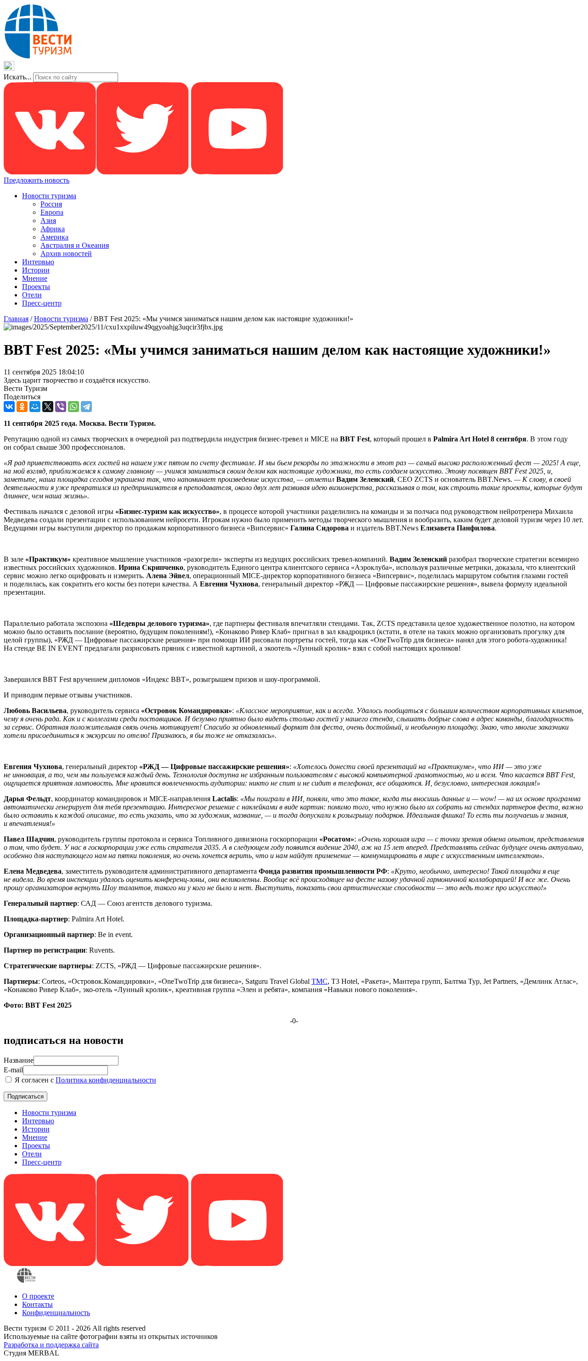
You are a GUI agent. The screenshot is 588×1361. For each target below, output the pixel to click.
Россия (51, 204)
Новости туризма (49, 196)
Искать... (17, 77)
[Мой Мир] (34, 406)
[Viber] (60, 406)
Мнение (34, 278)
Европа (51, 212)
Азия (48, 220)
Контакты (37, 1304)
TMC (319, 981)
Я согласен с (84, 1080)
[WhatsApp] (73, 406)
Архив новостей (66, 253)
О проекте (38, 1296)
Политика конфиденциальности (106, 1080)
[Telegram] (86, 406)
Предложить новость (36, 180)
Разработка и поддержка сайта (51, 1345)
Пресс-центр (42, 303)
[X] (47, 406)
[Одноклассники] (22, 406)
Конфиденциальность (56, 1312)
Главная (16, 319)
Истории (36, 270)
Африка (52, 229)
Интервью (38, 262)
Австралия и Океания (74, 245)
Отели (32, 295)
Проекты (36, 286)
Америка (54, 237)
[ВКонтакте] (9, 406)
